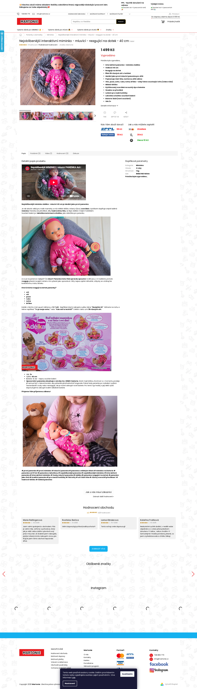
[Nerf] (23, 574)
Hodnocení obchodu (76, 14)
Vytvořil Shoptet (171, 684)
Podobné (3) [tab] (35, 153)
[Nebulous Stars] (136, 574)
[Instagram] (159, 670)
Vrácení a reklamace (59, 662)
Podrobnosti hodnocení (48, 45)
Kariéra (86, 660)
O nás (86, 654)
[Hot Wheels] (173, 574)
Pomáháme (88, 663)
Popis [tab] (24, 153)
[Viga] (61, 574)
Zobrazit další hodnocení (103, 496)
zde (73, 677)
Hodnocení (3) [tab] (62, 153)
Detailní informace (108, 106)
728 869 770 (159, 655)
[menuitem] (30, 30)
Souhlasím (127, 674)
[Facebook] (159, 664)
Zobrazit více (98, 548)
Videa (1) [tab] (48, 153)
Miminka (140, 165)
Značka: (66, 45)
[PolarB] (98, 574)
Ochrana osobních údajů (61, 668)
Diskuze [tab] (76, 153)
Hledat (121, 21)
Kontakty (87, 657)
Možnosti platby (116, 14)
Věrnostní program (91, 666)
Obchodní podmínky (59, 665)
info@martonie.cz (161, 659)
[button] (3, 574)
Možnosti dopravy (97, 14)
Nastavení (70, 683)
